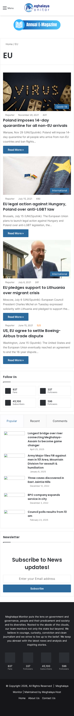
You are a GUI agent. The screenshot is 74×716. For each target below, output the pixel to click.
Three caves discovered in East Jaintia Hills (46, 480)
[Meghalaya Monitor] (37, 8)
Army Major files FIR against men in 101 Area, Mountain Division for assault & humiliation (47, 462)
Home (9, 44)
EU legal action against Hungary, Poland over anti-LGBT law (34, 206)
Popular (12, 421)
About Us (33, 698)
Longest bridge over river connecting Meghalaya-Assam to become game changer (45, 439)
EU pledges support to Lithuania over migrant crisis (34, 290)
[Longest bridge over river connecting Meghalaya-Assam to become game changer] (14, 438)
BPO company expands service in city (44, 497)
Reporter (9, 115)
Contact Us (48, 698)
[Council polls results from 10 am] (14, 517)
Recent (35, 421)
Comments (60, 421)
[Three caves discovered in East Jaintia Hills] (14, 483)
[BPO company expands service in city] (14, 500)
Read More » (16, 149)
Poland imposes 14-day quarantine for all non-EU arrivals (35, 123)
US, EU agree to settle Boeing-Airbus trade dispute (32, 333)
